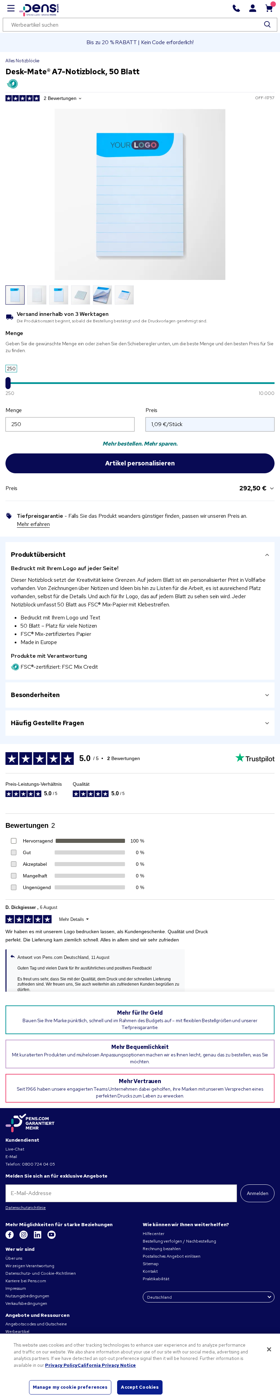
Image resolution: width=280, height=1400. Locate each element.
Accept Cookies (140, 1387)
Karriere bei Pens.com (25, 1281)
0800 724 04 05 (38, 1164)
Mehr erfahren (33, 524)
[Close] (269, 1349)
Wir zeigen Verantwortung (29, 1266)
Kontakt (150, 1271)
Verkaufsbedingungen (26, 1303)
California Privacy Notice (107, 1365)
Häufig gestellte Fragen (47, 723)
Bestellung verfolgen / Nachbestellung (179, 1241)
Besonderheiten (35, 695)
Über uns (13, 1258)
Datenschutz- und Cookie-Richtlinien (40, 1273)
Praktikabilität (156, 1279)
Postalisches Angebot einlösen (171, 1256)
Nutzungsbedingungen (27, 1296)
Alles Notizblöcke (22, 61)
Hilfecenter (153, 1233)
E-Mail (11, 1156)
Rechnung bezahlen (162, 1248)
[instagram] (24, 1237)
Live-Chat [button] (14, 1149)
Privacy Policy (61, 1365)
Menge (13, 410)
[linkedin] (38, 1237)
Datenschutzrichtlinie (25, 1207)
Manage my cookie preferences (70, 1387)
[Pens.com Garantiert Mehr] (30, 1123)
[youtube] (51, 1237)
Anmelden (257, 1193)
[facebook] (10, 1237)
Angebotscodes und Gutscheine (36, 1324)
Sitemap (151, 1264)
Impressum (15, 1288)
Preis (151, 410)
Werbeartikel (17, 1331)
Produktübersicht (38, 554)
